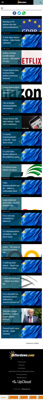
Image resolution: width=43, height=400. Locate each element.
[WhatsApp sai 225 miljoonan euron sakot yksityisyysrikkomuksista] (21, 24)
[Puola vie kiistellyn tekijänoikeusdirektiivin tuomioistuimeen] (21, 105)
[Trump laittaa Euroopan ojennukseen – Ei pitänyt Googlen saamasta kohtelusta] (21, 314)
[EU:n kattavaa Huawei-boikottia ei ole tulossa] (21, 169)
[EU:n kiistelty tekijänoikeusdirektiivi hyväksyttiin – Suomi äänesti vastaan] (21, 137)
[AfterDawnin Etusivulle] (22, 2)
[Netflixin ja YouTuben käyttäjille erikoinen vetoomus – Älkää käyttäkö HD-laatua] (21, 56)
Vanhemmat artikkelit (32, 343)
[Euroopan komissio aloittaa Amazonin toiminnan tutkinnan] (21, 89)
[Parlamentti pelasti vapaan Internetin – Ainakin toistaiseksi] (21, 330)
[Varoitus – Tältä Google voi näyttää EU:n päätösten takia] (21, 249)
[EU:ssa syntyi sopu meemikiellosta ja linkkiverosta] (21, 218)
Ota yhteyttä (21, 368)
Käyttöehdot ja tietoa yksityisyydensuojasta (21, 371)
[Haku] (35, 2)
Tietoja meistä (21, 362)
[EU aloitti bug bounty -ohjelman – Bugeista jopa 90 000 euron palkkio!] (21, 265)
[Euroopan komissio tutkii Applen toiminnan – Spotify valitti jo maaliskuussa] (21, 121)
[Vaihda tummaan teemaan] (40, 2)
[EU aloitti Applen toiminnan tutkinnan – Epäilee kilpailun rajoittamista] (21, 39)
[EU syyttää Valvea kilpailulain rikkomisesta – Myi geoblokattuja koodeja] (21, 154)
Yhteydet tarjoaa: (21, 377)
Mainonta (21, 365)
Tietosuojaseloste (21, 374)
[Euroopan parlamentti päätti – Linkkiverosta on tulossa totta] (21, 280)
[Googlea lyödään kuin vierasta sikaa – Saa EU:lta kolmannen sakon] (21, 202)
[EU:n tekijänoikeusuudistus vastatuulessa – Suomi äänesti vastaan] (21, 233)
